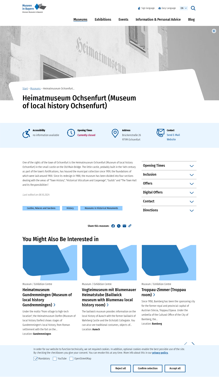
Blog (191, 19)
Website (171, 139)
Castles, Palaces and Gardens (41, 208)
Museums (80, 19)
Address (126, 130)
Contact (170, 130)
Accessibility (39, 130)
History (70, 208)
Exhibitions (103, 19)
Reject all (120, 368)
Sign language (148, 8)
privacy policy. (160, 352)
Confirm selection (147, 368)
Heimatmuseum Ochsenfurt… (58, 88)
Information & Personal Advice (158, 19)
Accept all (175, 368)
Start (25, 88)
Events (123, 19)
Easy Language (169, 8)
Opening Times (84, 130)
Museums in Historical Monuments (101, 208)
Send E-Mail (173, 135)
